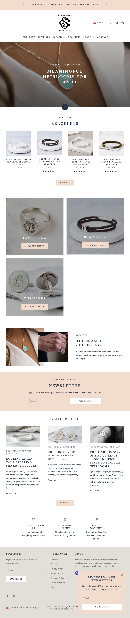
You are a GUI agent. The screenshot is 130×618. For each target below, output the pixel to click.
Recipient (74, 37)
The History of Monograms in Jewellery (61, 455)
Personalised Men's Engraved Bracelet (111, 162)
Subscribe (101, 607)
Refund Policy (57, 573)
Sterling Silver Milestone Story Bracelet (49, 161)
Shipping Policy (57, 578)
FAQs (53, 587)
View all (65, 182)
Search (54, 564)
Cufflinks (43, 37)
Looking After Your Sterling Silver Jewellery (21, 462)
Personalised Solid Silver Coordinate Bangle (18, 162)
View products (34, 246)
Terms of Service (58, 582)
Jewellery (28, 37)
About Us (89, 37)
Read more (11, 493)
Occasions (59, 37)
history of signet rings (105, 447)
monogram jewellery (62, 447)
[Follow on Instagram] (14, 596)
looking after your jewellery (19, 452)
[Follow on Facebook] (7, 596)
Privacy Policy (57, 569)
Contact (102, 37)
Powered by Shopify (61, 609)
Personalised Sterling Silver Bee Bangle (80, 162)
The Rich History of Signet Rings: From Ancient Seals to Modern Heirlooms (105, 459)
